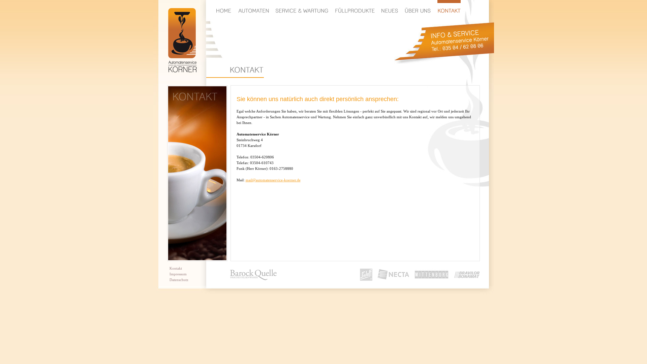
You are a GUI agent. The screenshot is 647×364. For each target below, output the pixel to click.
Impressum (178, 274)
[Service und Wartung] (302, 6)
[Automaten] (253, 6)
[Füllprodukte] (355, 6)
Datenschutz (179, 280)
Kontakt (176, 268)
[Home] (223, 6)
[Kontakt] (449, 6)
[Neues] (389, 6)
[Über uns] (418, 6)
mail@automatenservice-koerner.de (273, 180)
